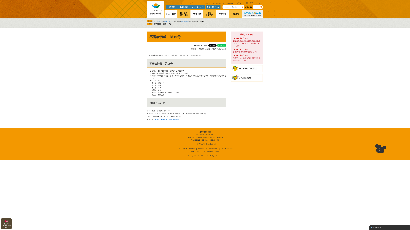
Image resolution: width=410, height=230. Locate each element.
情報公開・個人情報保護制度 (208, 149)
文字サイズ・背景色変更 (245, 3)
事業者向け (223, 14)
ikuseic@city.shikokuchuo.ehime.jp (167, 119)
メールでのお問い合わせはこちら (205, 144)
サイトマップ (195, 151)
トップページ (158, 21)
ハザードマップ (197, 7)
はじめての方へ (218, 3)
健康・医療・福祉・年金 (183, 14)
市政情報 (236, 14)
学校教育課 (185, 21)
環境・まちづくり (210, 14)
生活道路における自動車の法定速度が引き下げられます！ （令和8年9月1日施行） (246, 43)
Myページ (259, 3)
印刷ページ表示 (201, 45)
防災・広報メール (213, 7)
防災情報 (172, 7)
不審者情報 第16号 (160, 24)
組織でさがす (168, 21)
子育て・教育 (197, 14)
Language (230, 3)
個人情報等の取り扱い (211, 151)
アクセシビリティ (227, 149)
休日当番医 (184, 7)
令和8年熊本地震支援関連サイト (245, 52)
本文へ (208, 3)
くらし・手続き (171, 14)
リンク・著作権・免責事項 (186, 149)
